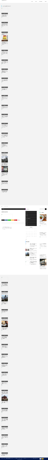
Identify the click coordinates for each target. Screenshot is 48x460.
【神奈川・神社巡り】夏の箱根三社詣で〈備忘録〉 (5, 402)
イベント (5, 32)
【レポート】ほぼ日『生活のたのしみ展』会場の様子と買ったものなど (5, 81)
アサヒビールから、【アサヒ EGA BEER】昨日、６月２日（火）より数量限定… (33, 251)
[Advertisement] (24, 198)
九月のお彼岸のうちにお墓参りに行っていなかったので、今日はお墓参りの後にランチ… (43, 246)
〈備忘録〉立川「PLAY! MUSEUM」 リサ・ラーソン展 (5, 384)
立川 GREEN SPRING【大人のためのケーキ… (43, 255)
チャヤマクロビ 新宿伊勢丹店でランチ (43, 244)
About (36, 1)
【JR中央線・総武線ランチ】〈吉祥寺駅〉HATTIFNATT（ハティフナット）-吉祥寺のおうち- (5, 347)
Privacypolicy (40, 1)
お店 (4, 22)
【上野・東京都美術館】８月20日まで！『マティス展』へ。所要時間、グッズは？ (5, 62)
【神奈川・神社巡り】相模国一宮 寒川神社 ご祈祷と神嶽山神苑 (5, 411)
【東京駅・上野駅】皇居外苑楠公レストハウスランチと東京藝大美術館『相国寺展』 (5, 420)
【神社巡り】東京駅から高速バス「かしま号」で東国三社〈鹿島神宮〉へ (5, 437)
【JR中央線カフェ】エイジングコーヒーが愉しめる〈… (33, 253)
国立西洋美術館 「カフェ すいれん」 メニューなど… (43, 222)
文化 (4, 13)
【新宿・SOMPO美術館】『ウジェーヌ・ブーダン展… (33, 244)
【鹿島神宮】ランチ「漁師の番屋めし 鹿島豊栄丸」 (5, 428)
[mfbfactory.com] (4, 0)
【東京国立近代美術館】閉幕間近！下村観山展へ (33, 262)
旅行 (4, 390)
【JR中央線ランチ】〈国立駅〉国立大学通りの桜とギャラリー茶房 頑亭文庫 (5, 366)
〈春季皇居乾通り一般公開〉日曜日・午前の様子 (5, 455)
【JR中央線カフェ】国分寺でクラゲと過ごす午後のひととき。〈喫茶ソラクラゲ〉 (5, 329)
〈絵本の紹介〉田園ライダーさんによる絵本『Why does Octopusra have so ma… (5, 16)
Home (32, 1)
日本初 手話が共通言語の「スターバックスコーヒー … (43, 266)
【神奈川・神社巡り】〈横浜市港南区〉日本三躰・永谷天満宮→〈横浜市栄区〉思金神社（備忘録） (5, 393)
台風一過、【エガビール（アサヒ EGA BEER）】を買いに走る (5, 294)
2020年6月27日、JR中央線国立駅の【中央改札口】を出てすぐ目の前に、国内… (43, 269)
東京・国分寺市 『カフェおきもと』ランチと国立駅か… (43, 233)
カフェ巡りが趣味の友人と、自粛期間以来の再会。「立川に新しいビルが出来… (43, 258)
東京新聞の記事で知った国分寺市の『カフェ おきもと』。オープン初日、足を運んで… (43, 235)
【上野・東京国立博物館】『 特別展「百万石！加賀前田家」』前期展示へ (4, 338)
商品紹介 (5, 50)
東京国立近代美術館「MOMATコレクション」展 (33, 257)
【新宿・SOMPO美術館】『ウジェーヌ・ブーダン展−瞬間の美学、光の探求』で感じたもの (5, 285)
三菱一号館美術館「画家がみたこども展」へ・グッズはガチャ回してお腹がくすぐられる (7, 228)
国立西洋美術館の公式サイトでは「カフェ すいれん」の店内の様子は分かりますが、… (43, 224)
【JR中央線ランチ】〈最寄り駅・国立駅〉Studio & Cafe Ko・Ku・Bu (5, 446)
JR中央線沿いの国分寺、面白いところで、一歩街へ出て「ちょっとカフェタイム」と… (33, 255)
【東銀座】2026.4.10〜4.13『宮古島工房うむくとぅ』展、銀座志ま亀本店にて (5, 357)
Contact (45, 1)
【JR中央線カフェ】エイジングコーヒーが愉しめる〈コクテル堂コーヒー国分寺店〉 (5, 303)
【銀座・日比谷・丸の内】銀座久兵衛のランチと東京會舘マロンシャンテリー (5, 117)
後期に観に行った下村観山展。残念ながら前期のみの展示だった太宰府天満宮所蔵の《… (33, 260)
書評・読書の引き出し (28, 218)
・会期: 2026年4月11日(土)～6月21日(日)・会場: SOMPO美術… (33, 246)
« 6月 (26, 239)
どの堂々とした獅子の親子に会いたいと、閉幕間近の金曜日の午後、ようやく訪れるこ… (33, 264)
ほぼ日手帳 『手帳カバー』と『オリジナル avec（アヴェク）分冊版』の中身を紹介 (4, 155)
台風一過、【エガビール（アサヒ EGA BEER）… (33, 249)
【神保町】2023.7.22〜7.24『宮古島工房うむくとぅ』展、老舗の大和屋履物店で (5, 71)
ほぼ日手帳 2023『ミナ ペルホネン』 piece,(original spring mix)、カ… (5, 108)
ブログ (26, 213)
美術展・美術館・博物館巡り (5, 171)
